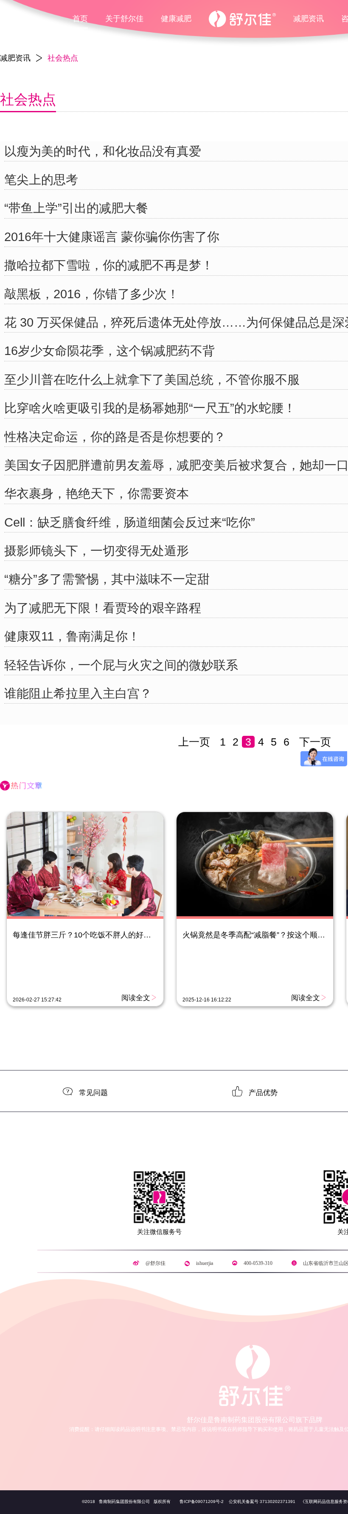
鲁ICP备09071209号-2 (202, 1501)
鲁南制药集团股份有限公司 (124, 1501)
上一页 (194, 742)
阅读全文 (135, 997)
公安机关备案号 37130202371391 (262, 1501)
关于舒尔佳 (124, 18)
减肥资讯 (308, 18)
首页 (80, 18)
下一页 (315, 742)
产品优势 (263, 1092)
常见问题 (93, 1092)
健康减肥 (176, 18)
